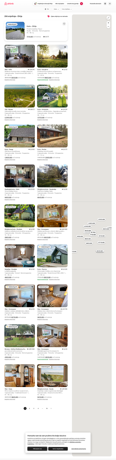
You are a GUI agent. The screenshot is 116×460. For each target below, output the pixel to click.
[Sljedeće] (51, 408)
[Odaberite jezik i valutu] (105, 3)
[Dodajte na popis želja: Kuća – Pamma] (65, 246)
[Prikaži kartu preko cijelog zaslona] (108, 18)
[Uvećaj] (108, 23)
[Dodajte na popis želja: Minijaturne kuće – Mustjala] (32, 206)
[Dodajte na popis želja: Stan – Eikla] (32, 47)
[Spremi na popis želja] (64, 24)
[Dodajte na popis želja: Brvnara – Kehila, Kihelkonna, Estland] (32, 326)
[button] (30, 37)
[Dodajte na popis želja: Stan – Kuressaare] (65, 206)
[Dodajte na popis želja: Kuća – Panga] (32, 126)
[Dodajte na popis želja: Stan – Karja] (32, 366)
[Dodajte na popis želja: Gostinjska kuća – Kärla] (32, 166)
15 (46, 408)
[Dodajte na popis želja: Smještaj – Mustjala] (32, 246)
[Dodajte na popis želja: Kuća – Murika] (65, 126)
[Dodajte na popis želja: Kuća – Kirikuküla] (65, 87)
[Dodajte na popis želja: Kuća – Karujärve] (65, 47)
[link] (20, 408)
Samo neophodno (58, 449)
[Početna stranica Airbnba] (9, 3)
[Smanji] (108, 26)
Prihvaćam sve (37, 449)
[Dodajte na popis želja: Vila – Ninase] (32, 87)
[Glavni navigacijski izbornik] (110, 3)
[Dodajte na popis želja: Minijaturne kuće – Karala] (65, 366)
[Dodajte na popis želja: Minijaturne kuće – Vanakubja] (65, 166)
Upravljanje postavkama (78, 449)
